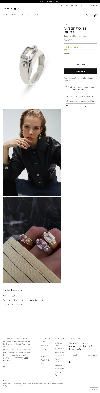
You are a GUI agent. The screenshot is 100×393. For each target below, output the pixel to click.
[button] (94, 389)
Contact (44, 349)
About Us (44, 345)
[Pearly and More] (14, 8)
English (93, 5)
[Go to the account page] (91, 15)
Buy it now (80, 71)
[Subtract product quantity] (72, 58)
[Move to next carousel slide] (95, 325)
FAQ (42, 364)
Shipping (78, 78)
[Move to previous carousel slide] (90, 325)
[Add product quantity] (66, 58)
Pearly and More (71, 36)
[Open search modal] (87, 15)
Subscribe (92, 355)
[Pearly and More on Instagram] (88, 5)
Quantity (67, 53)
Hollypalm (6, 386)
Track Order (45, 360)
